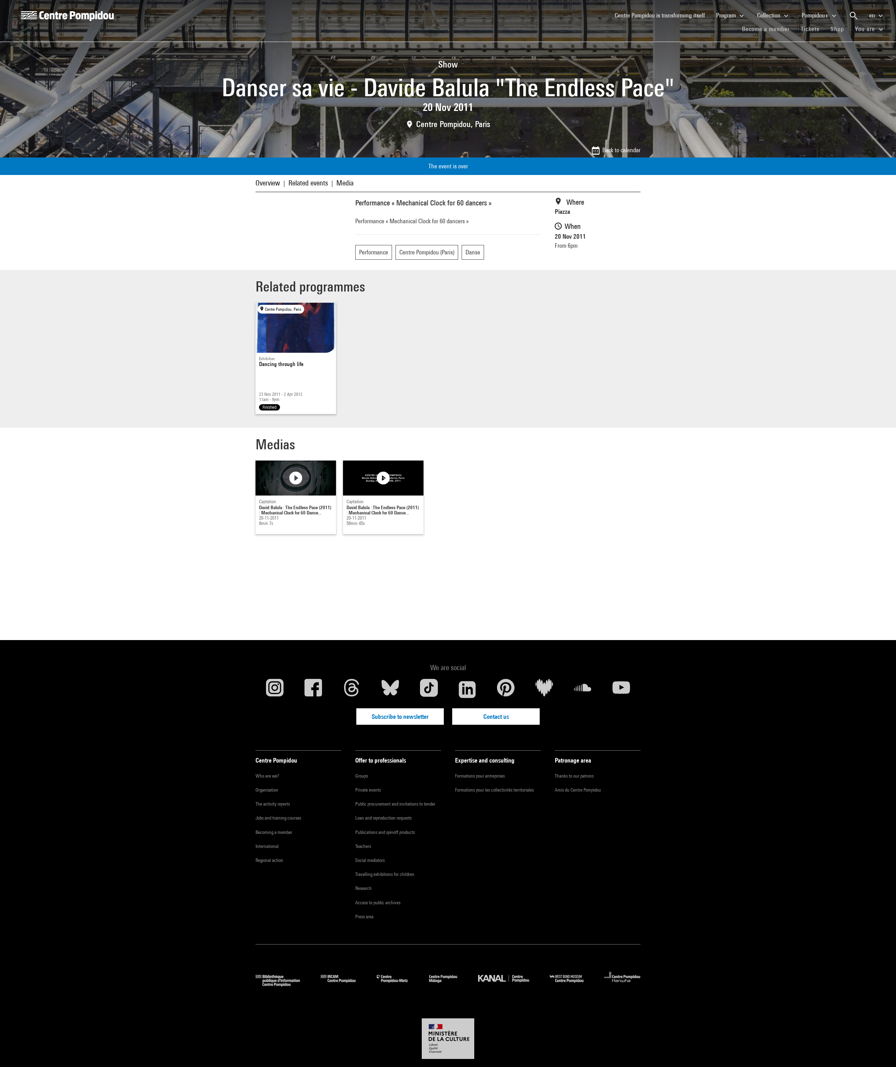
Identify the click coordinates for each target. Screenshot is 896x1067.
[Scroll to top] (879, 1050)
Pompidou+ (816, 15)
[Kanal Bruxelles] (508, 984)
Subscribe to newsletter (400, 716)
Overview (267, 182)
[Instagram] (274, 689)
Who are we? (267, 776)
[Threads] (351, 689)
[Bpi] (282, 984)
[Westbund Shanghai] (572, 984)
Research (363, 888)
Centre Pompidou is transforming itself (662, 15)
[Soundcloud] (583, 689)
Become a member (768, 29)
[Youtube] (621, 689)
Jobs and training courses (278, 818)
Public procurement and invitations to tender (395, 804)
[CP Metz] (397, 984)
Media (345, 182)
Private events (368, 790)
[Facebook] (313, 689)
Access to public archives (377, 902)
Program (726, 15)
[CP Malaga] (448, 984)
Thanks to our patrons (574, 776)
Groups (361, 776)
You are (866, 29)
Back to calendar (621, 150)
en (872, 15)
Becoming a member (273, 832)
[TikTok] (429, 689)
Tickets (810, 29)
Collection (769, 15)
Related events (308, 182)
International (267, 846)
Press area (364, 916)
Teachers (363, 846)
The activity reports (272, 804)
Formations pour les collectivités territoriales (494, 790)
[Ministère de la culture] (448, 1038)
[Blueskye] (390, 689)
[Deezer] (544, 689)
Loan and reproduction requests (383, 818)
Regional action (269, 860)
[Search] (853, 16)
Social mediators (370, 860)
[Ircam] (343, 984)
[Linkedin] (467, 689)
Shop (840, 29)
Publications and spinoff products (385, 832)
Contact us (496, 716)
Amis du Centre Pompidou (578, 790)
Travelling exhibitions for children (384, 874)
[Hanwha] (622, 984)
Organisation (266, 790)
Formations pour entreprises (480, 776)
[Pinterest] (505, 689)
